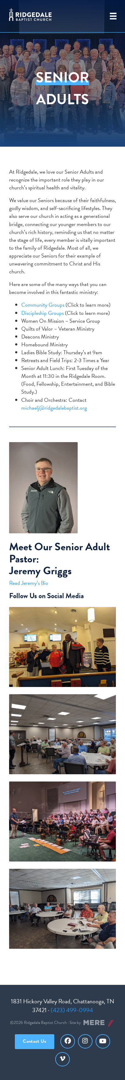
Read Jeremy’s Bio (28, 583)
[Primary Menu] (113, 16)
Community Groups (42, 305)
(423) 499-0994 (72, 1010)
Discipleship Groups (42, 313)
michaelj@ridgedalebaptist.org (54, 408)
